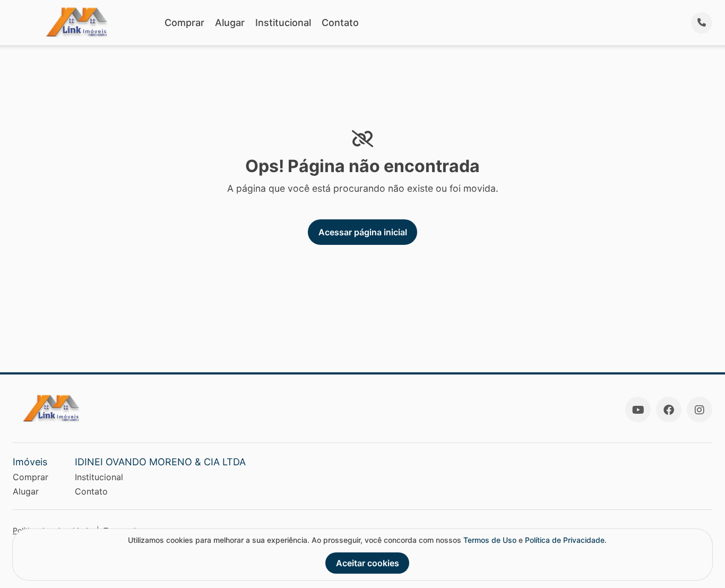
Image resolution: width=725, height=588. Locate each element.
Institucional (283, 22)
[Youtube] (638, 409)
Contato (340, 22)
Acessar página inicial (362, 232)
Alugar (230, 22)
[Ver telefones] (701, 22)
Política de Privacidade (565, 539)
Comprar (184, 22)
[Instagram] (699, 409)
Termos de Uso (489, 539)
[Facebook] (668, 409)
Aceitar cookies (367, 563)
